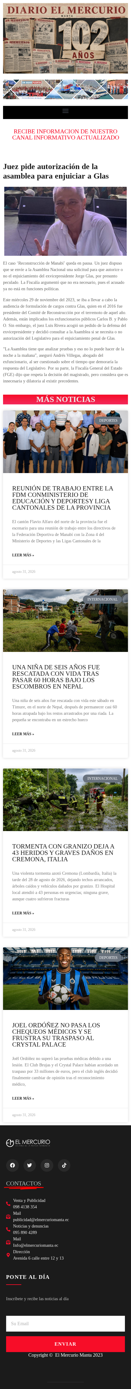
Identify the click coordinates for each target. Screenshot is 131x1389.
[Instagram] (47, 1165)
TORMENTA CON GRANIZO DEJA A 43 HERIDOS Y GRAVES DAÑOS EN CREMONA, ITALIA (63, 853)
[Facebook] (12, 1165)
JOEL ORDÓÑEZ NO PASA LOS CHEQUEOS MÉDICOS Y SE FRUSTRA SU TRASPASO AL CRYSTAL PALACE (56, 1035)
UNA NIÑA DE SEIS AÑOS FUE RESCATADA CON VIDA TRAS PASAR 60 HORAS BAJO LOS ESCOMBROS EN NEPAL (56, 677)
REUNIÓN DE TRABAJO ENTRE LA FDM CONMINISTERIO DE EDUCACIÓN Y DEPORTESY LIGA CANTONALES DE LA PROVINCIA (62, 498)
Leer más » (23, 555)
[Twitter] (29, 1165)
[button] (66, 111)
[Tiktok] (64, 1165)
